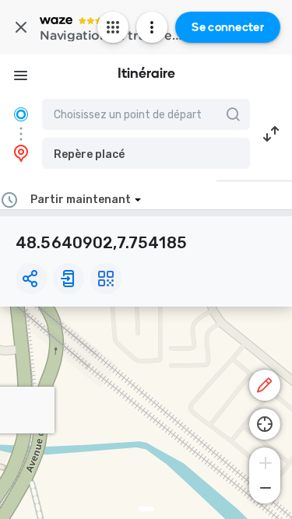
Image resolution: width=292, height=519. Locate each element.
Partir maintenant (80, 199)
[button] (146, 153)
